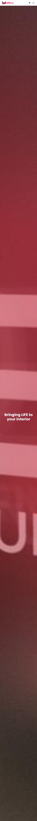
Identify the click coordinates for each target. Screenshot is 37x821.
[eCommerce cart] (29, 3)
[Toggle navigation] (33, 3)
